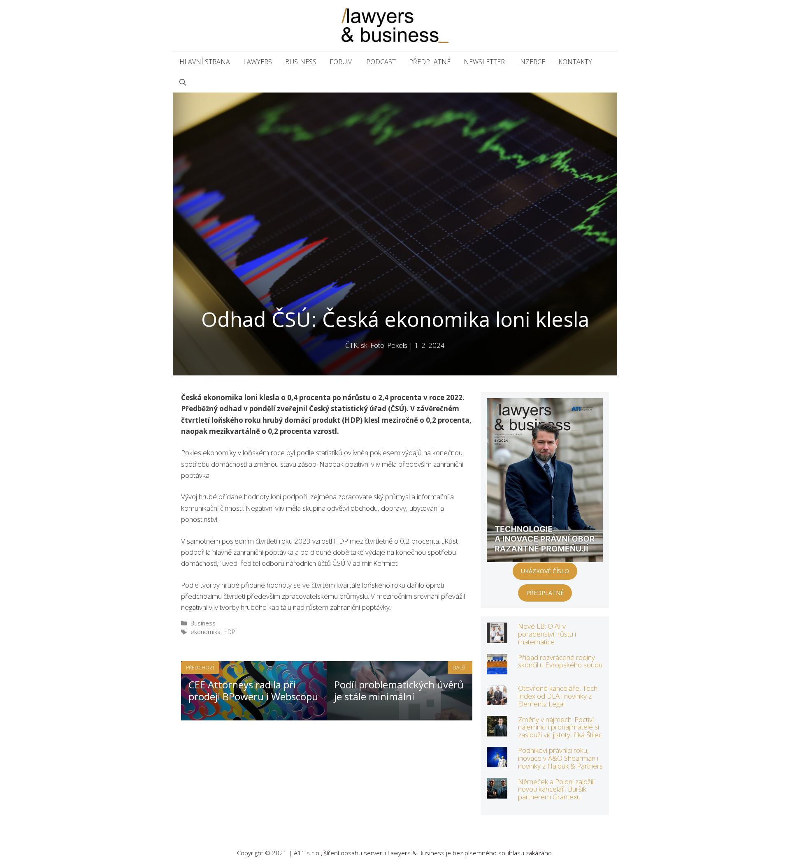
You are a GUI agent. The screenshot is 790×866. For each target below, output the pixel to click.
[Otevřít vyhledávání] (183, 82)
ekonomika (206, 632)
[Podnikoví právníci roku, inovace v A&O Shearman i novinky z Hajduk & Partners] (497, 761)
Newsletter (484, 61)
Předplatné (430, 61)
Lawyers (257, 61)
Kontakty (575, 61)
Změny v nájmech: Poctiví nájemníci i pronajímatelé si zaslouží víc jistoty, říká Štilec (560, 727)
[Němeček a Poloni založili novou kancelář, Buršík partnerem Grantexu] (497, 793)
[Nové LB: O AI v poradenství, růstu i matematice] (497, 637)
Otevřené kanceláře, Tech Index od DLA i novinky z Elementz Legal (557, 695)
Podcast (381, 61)
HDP (229, 632)
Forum (341, 61)
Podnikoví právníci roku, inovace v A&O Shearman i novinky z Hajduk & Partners (560, 758)
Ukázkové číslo (545, 571)
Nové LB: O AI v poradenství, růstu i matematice (547, 633)
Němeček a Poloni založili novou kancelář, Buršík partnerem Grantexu (556, 789)
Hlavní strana (204, 61)
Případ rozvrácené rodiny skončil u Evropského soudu (560, 661)
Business (300, 61)
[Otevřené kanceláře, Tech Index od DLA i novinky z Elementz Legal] (497, 699)
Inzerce (531, 61)
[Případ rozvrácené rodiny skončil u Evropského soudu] (497, 669)
